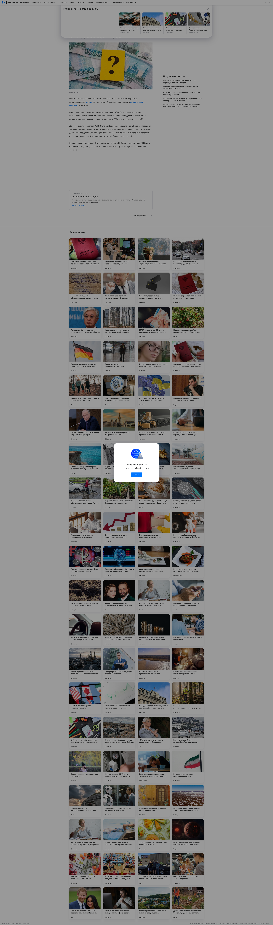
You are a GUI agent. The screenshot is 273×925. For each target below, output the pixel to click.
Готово (136, 475)
